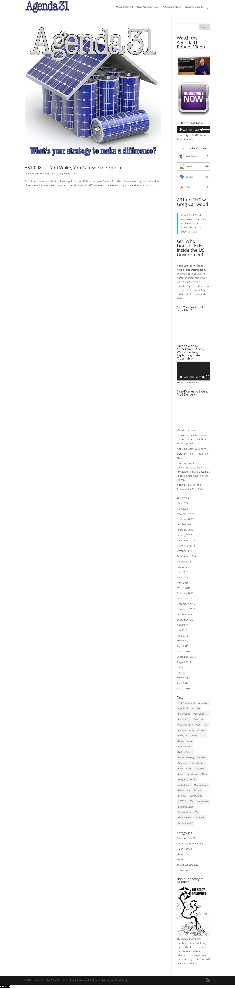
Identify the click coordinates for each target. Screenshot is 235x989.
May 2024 (182, 508)
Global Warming (186, 757)
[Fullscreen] (207, 377)
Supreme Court (185, 806)
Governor (201, 757)
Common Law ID (186, 730)
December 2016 (186, 540)
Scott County (196, 795)
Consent (201, 730)
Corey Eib (182, 735)
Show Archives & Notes (147, 7)
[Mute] (202, 129)
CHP (206, 724)
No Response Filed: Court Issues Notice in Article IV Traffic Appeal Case (191, 439)
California (198, 719)
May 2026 (182, 503)
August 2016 (184, 561)
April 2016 (183, 582)
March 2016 (183, 588)
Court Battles (184, 848)
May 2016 (182, 577)
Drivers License (185, 741)
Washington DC (185, 823)
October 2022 (184, 524)
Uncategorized (185, 870)
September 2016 (186, 556)
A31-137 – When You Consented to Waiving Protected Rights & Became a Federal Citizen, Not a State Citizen (193, 471)
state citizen (203, 801)
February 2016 (185, 593)
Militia (204, 773)
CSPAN (194, 735)
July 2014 (182, 667)
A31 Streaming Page (172, 7)
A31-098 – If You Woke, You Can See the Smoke (73, 167)
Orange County (201, 784)
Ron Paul (182, 795)
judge (181, 773)
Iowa (180, 768)
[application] (193, 129)
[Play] (181, 129)
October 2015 (184, 614)
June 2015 (182, 635)
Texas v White (184, 812)
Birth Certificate (201, 713)
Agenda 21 (203, 702)
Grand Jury (183, 762)
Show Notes (71, 173)
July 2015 (182, 630)
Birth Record (184, 719)
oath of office (184, 784)
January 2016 (184, 598)
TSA (197, 812)
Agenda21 (183, 708)
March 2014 (183, 688)
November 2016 (186, 545)
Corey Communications (190, 843)
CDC (198, 724)
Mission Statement (124, 7)
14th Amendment (186, 702)
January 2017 (184, 535)
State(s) (181, 859)
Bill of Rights (184, 713)
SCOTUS (182, 801)
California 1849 (185, 724)
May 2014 (182, 677)
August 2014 (184, 662)
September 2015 (186, 619)
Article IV (195, 708)
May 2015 (182, 641)
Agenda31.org (36, 173)
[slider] (205, 129)
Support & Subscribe (194, 7)
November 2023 (186, 514)
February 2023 (185, 519)
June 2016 (182, 572)
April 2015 (183, 646)
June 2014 (182, 672)
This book (182, 939)
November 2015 (186, 609)
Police (181, 790)
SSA (192, 801)
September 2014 (186, 656)
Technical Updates (187, 864)
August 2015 (184, 625)
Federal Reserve (186, 752)
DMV (203, 735)
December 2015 (186, 603)
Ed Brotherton (185, 746)
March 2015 (183, 651)
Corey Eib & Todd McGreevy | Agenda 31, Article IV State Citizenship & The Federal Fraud (194, 223)
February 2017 (185, 529)
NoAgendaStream (186, 779)
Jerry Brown (200, 768)
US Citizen (199, 817)
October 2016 (184, 550)
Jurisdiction (192, 773)
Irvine (188, 768)
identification (198, 762)
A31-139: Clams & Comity (191, 448)
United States (184, 817)
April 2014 (183, 683)
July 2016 (182, 566)
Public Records (194, 790)
